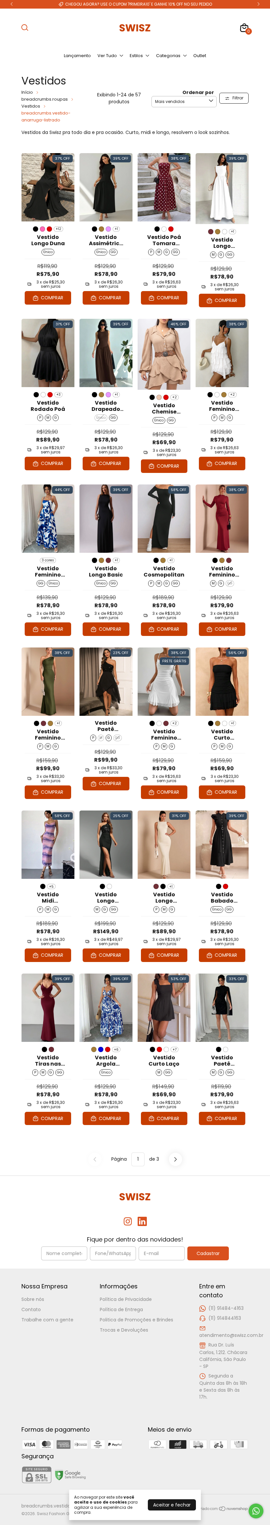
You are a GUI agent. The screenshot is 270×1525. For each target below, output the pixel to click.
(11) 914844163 (224, 1318)
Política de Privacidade (126, 1299)
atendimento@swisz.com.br (231, 1335)
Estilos (136, 55)
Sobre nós (32, 1299)
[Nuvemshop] (223, 1510)
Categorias (168, 55)
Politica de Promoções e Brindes (136, 1319)
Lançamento (77, 55)
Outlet (199, 55)
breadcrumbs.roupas (44, 99)
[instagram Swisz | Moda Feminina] (128, 1222)
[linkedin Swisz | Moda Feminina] (142, 1222)
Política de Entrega (121, 1309)
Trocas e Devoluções (124, 1330)
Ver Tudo (107, 55)
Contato (31, 1309)
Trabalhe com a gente (47, 1319)
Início (27, 92)
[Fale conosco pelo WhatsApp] (256, 1511)
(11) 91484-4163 (226, 1308)
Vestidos (30, 106)
